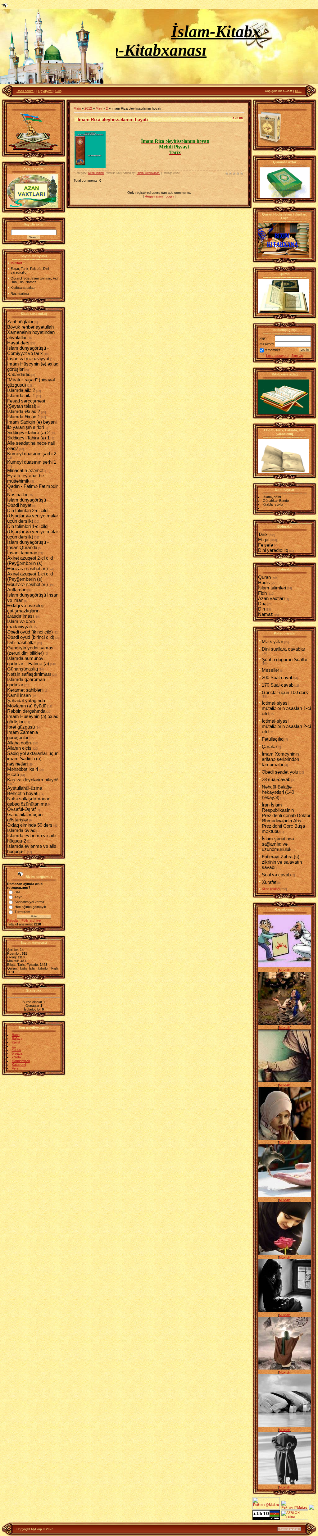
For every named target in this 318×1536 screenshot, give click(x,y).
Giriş (58, 91)
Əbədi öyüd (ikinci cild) (30, 631)
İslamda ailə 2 (21, 390)
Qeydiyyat (45, 91)
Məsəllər (270, 670)
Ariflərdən (16, 589)
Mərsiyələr (272, 641)
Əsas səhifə (25, 91)
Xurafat (269, 882)
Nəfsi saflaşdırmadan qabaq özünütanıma (28, 801)
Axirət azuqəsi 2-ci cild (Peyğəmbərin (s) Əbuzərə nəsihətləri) (30, 563)
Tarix (263, 534)
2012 (88, 108)
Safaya (17, 1038)
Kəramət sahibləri (25, 690)
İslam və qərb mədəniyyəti (21, 624)
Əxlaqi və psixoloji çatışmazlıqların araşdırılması (25, 611)
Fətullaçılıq (273, 739)
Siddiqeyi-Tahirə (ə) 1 (28, 437)
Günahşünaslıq (22, 668)
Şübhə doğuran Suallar (285, 659)
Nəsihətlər (17, 494)
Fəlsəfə (265, 545)
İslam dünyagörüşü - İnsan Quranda (28, 544)
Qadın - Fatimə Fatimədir (32, 486)
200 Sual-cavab (277, 677)
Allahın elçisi (19, 748)
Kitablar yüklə (273, 504)
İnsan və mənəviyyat (28, 358)
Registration (154, 196)
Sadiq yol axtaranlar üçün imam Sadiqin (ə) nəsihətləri (32, 758)
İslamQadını (272, 497)
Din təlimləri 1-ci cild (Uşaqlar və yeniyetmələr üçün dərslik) (32, 531)
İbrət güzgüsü (21, 726)
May (99, 108)
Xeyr (18, 897)
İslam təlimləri (272, 587)
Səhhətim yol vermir (29, 902)
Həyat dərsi (18, 342)
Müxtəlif (284, 970)
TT (14, 1046)
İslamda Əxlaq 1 (23, 416)
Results (13, 920)
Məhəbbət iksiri (22, 769)
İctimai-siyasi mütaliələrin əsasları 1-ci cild (286, 708)
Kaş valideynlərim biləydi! (32, 779)
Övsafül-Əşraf (21, 809)
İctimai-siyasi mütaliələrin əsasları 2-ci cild (286, 726)
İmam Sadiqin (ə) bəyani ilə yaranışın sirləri (32, 424)
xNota (16, 1057)
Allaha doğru (19, 742)
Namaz (265, 614)
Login (170, 196)
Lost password (277, 355)
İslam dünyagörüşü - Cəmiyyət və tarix (28, 350)
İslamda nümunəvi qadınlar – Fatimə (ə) (28, 661)
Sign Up (297, 355)
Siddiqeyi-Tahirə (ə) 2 (28, 432)
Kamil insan (19, 695)
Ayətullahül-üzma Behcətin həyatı (24, 790)
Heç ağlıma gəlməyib (30, 907)
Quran (264, 577)
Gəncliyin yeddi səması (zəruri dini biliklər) (31, 650)
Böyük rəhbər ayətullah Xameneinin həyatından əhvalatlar (31, 332)
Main (77, 108)
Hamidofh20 (21, 1061)
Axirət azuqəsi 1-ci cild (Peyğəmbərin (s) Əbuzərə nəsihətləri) (30, 579)
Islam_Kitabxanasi (148, 173)
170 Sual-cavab (277, 685)
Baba (16, 1035)
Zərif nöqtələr (20, 321)
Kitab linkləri (96, 173)
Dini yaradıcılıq (273, 550)
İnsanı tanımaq (22, 552)
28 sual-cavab (276, 779)
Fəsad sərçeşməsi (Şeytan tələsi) (26, 403)
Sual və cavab (276, 874)
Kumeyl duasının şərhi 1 (31, 462)
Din (261, 608)
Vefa (15, 1068)
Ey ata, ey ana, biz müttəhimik (26, 478)
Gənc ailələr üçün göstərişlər (25, 817)
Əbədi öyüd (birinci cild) (30, 637)
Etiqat (264, 539)
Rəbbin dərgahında (26, 711)
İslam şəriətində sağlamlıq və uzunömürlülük (278, 844)
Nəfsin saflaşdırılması (29, 674)
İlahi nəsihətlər (21, 642)
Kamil (16, 1042)
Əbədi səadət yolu (280, 772)
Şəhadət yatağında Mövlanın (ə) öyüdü (26, 703)
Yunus (16, 1050)
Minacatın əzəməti (25, 470)
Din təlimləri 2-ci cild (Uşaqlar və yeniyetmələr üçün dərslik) (32, 516)
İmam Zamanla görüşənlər (22, 734)
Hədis (264, 582)
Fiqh (262, 593)
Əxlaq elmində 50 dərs (29, 825)
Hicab (13, 774)
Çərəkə (269, 746)
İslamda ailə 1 (21, 395)
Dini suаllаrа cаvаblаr (283, 649)
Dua (262, 603)
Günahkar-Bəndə (276, 500)
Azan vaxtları (271, 598)
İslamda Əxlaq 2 (23, 411)
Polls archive (31, 920)
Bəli (17, 892)
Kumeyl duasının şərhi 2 (31, 453)
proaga (17, 1053)
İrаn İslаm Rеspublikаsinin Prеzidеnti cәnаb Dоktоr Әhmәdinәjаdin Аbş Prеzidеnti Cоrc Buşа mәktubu (286, 818)
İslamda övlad (21, 830)
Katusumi (19, 1064)
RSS (298, 91)
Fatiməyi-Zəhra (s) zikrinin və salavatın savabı (282, 862)
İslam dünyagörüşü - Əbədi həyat (28, 502)
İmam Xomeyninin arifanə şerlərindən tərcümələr (280, 759)
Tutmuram (22, 912)
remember (272, 350)
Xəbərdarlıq (18, 374)
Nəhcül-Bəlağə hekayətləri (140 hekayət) (278, 792)
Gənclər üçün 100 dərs (285, 692)
